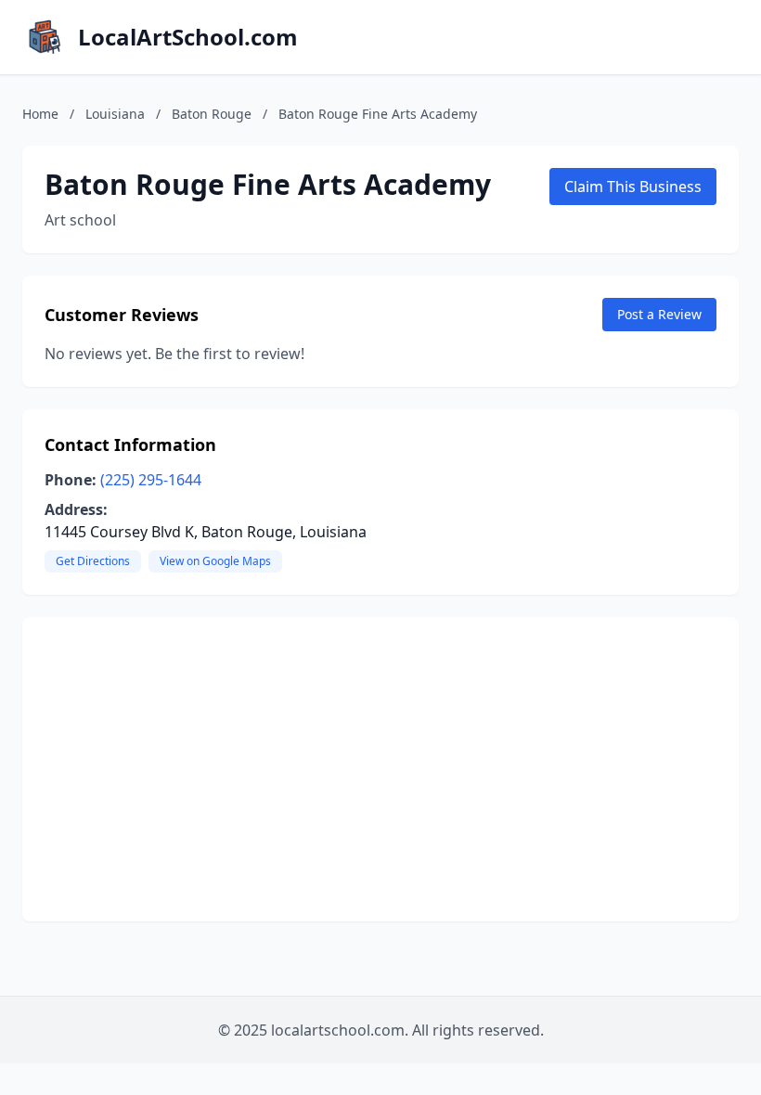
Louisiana (115, 113)
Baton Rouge (212, 113)
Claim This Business (633, 186)
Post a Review (659, 314)
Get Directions (93, 561)
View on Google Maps (215, 561)
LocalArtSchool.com (188, 37)
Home (40, 113)
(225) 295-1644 (150, 480)
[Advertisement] (380, 769)
